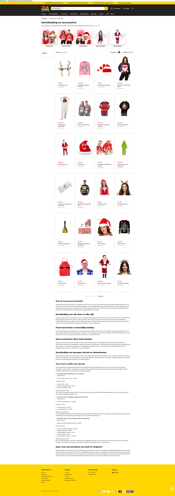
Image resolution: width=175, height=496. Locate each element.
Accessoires (64, 14)
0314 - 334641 (91, 472)
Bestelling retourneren (46, 476)
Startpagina (44, 18)
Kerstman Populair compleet (104, 283)
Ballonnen (94, 14)
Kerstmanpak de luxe (63, 164)
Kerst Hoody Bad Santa (122, 124)
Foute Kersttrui (66, 46)
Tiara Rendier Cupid (62, 85)
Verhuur (101, 14)
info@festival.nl (92, 474)
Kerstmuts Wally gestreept (104, 85)
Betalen (43, 472)
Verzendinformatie (45, 480)
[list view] (133, 52)
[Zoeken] (106, 8)
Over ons (67, 476)
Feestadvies (44, 474)
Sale (107, 14)
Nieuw (112, 14)
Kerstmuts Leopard (102, 204)
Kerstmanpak (117, 46)
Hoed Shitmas (81, 164)
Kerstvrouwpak (100, 46)
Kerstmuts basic (81, 283)
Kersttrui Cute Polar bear (83, 124)
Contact (67, 472)
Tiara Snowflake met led (123, 283)
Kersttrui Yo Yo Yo (121, 243)
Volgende (100, 296)
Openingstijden (68, 474)
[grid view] (131, 52)
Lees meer (97, 25)
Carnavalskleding (53, 14)
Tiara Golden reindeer (122, 204)
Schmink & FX (74, 14)
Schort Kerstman (62, 283)
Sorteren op (59, 52)
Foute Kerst (49, 46)
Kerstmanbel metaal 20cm (64, 243)
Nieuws (43, 482)
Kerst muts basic (101, 243)
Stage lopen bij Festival (70, 480)
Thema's (43, 14)
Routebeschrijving (69, 478)
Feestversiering (84, 14)
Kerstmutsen (83, 46)
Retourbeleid (44, 478)
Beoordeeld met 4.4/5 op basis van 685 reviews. (20, 0)
